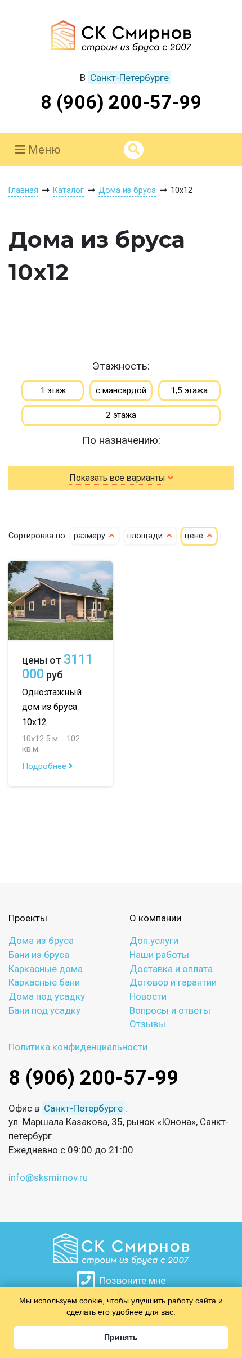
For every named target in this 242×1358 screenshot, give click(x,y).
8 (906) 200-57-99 (121, 102)
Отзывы (147, 1023)
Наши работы (159, 954)
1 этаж (53, 390)
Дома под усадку (46, 996)
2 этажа (121, 415)
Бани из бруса (38, 954)
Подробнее (45, 766)
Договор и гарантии (173, 982)
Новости (148, 996)
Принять (121, 1337)
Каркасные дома (45, 968)
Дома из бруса (41, 940)
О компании (155, 918)
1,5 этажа (189, 390)
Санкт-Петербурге (129, 77)
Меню (43, 149)
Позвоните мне (130, 1280)
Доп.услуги (153, 940)
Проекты (27, 918)
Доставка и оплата (171, 968)
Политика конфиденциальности (77, 1047)
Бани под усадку (44, 1010)
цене (195, 536)
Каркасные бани (44, 982)
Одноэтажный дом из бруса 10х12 (52, 707)
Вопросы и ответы (169, 1010)
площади (146, 536)
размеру (90, 536)
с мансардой (121, 390)
